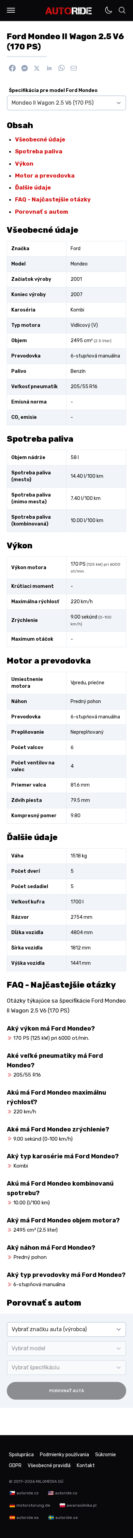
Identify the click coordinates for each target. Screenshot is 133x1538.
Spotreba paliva (38, 151)
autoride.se (66, 1517)
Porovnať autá (66, 1390)
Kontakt (86, 1465)
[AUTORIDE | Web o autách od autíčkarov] (68, 11)
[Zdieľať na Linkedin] (49, 68)
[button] (10, 10)
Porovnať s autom (41, 211)
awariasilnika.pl (81, 1505)
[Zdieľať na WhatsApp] (61, 68)
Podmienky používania (64, 1455)
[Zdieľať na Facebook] (12, 68)
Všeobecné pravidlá (49, 1465)
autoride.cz (27, 1493)
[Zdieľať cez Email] (73, 68)
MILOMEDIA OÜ (49, 1481)
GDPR (15, 1465)
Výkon (24, 163)
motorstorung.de (33, 1505)
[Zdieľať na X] (36, 68)
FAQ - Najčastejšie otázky (53, 199)
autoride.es (27, 1517)
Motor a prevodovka (45, 175)
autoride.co (66, 1493)
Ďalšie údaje (33, 187)
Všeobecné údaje (40, 139)
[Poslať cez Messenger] (24, 68)
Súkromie (105, 1455)
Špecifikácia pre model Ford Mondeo (53, 90)
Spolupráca (21, 1455)
